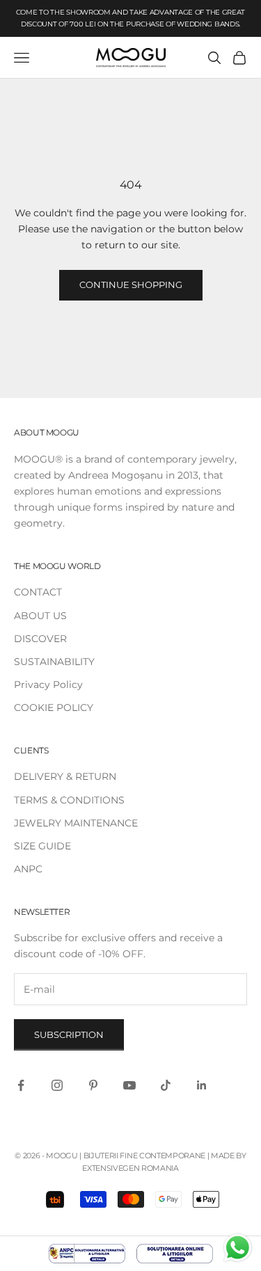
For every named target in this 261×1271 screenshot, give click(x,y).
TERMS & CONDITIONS (69, 800)
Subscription (69, 1034)
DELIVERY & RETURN (65, 776)
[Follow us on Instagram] (57, 1085)
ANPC (28, 869)
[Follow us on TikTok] (166, 1085)
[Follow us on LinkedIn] (202, 1085)
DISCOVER (40, 638)
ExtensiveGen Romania (130, 1168)
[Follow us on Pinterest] (93, 1085)
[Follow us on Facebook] (21, 1085)
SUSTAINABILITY (54, 661)
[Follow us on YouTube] (129, 1085)
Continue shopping (130, 284)
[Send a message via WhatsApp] (237, 1247)
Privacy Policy (48, 684)
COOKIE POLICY (53, 707)
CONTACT (38, 592)
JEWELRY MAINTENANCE (76, 823)
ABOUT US (40, 615)
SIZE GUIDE (42, 846)
